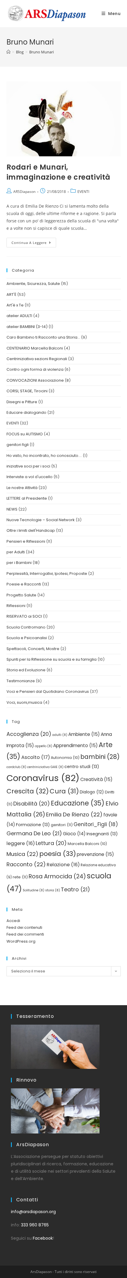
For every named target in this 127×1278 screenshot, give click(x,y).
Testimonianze (20, 681)
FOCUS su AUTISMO (24, 434)
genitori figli (17, 444)
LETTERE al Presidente (26, 498)
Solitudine (33, 890)
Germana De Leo (34, 833)
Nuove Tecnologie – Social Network (40, 520)
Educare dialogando (26, 412)
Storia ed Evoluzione (25, 670)
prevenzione (95, 854)
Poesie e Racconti (23, 584)
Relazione (63, 864)
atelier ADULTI (19, 316)
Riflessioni (15, 605)
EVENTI (83, 191)
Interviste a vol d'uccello (29, 477)
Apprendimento (75, 745)
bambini (100, 756)
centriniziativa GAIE (45, 767)
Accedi (13, 920)
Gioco (74, 834)
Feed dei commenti (25, 934)
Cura (64, 791)
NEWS (11, 509)
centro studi (81, 767)
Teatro (75, 889)
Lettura (51, 843)
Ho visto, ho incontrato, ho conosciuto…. (44, 455)
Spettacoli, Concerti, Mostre (32, 649)
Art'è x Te (15, 305)
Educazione (78, 803)
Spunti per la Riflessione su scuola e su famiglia (51, 659)
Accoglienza (28, 734)
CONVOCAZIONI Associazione (35, 380)
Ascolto (35, 757)
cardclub (16, 767)
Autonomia (65, 757)
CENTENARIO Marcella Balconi (34, 348)
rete (20, 877)
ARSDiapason (24, 191)
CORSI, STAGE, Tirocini (27, 391)
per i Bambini (19, 562)
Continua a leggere (34, 241)
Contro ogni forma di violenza (35, 369)
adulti (59, 735)
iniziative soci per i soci (28, 466)
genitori (62, 825)
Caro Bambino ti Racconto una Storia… (43, 337)
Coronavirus (42, 778)
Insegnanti (102, 834)
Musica (22, 854)
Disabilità (31, 803)
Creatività (96, 779)
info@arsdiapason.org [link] (33, 1212)
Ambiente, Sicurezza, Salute (33, 283)
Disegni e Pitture (21, 402)
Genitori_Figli (96, 824)
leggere (20, 843)
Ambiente (84, 734)
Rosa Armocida (57, 876)
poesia (57, 853)
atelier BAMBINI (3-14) (27, 326)
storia (52, 890)
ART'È (11, 294)
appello (43, 746)
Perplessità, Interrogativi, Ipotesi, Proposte (46, 573)
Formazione (33, 825)
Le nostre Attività (22, 487)
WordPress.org (20, 941)
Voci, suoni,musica (24, 702)
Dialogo (92, 792)
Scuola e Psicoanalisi (26, 638)
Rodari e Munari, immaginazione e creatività (58, 172)
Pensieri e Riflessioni (25, 541)
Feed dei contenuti (24, 927)
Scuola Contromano (25, 627)
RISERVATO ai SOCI (24, 616)
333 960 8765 (35, 1225)
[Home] (8, 52)
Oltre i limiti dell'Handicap (30, 530)
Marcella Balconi (87, 843)
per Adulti (15, 552)
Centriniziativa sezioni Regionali (36, 359)
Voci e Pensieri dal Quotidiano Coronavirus (47, 691)
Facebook (43, 1238)
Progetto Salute (21, 595)
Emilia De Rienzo (74, 814)
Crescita (27, 791)
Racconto (26, 864)
